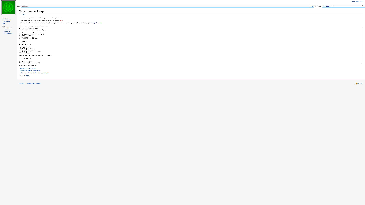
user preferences (96, 23)
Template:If (24, 68)
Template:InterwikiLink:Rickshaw (31, 73)
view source (32, 68)
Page (18, 6)
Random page (6, 21)
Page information (8, 33)
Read (312, 6)
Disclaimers (38, 83)
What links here (8, 28)
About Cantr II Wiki (30, 83)
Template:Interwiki (26, 70)
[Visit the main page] (8, 7)
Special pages (7, 31)
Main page (5, 18)
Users (61, 20)
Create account (355, 1)
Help (4, 23)
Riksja (23, 14)
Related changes (8, 30)
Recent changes (7, 19)
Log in (361, 1)
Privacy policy (22, 83)
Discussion (24, 6)
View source (318, 6)
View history (326, 6)
